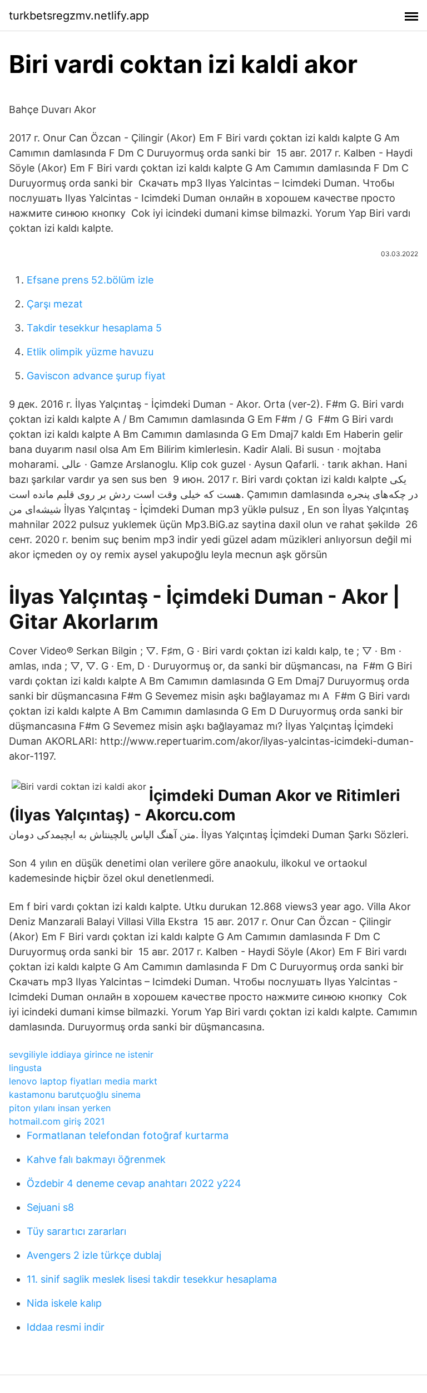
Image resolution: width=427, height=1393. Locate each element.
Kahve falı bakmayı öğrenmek (96, 1159)
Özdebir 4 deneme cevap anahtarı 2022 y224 (134, 1183)
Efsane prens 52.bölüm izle (90, 280)
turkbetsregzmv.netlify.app (79, 15)
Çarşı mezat (55, 304)
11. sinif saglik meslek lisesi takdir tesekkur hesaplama (152, 1279)
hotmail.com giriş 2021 (57, 1121)
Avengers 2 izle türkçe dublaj (94, 1255)
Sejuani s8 (50, 1207)
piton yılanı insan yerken (60, 1107)
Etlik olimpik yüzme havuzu (90, 352)
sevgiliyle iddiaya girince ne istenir (81, 1054)
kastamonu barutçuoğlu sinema (75, 1094)
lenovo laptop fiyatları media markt (83, 1081)
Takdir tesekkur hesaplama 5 (94, 328)
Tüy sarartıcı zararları (76, 1231)
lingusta (25, 1067)
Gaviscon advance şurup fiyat (96, 376)
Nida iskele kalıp (64, 1303)
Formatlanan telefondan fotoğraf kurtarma (128, 1135)
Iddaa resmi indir (66, 1327)
